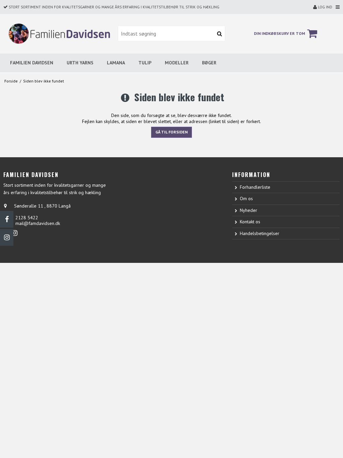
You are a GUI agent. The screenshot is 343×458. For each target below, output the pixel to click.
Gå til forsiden (171, 131)
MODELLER (177, 63)
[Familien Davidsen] (57, 33)
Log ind (324, 7)
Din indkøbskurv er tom (279, 33)
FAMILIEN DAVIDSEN (31, 63)
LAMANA (116, 63)
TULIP (144, 63)
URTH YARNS (80, 63)
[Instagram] (6, 237)
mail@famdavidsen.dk (37, 223)
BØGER (209, 63)
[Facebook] (6, 219)
